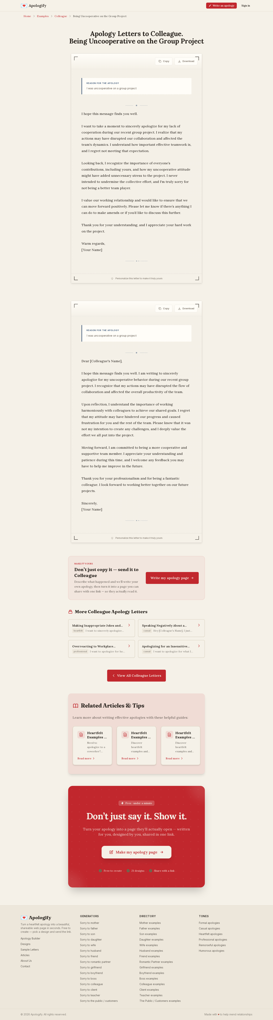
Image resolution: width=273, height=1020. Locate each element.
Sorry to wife (88, 945)
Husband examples (151, 950)
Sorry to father (89, 928)
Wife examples (148, 945)
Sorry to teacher (90, 995)
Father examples (149, 928)
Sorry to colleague (91, 984)
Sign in (245, 5)
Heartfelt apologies (210, 934)
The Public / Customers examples (160, 1000)
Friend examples (149, 956)
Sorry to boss (88, 978)
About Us (26, 960)
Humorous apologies (211, 950)
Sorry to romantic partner (95, 961)
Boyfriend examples (151, 973)
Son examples (148, 934)
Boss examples (148, 978)
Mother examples (150, 922)
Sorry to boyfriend (91, 973)
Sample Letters (30, 949)
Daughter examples (151, 939)
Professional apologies (213, 939)
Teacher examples (150, 995)
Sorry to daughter (91, 939)
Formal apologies (209, 922)
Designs (25, 944)
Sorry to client (88, 989)
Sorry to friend (89, 956)
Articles (25, 955)
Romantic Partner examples (156, 961)
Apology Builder (30, 938)
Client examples (149, 989)
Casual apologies (209, 928)
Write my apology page (169, 578)
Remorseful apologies (212, 945)
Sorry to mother (89, 922)
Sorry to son (87, 934)
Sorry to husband (90, 950)
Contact (25, 966)
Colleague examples (152, 984)
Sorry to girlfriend (91, 967)
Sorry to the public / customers (99, 1000)
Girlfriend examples (151, 967)
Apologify (36, 917)
